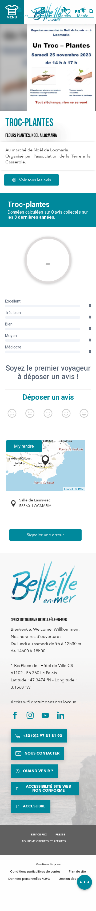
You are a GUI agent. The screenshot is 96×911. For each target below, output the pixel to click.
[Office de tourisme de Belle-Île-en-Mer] (44, 582)
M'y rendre (24, 446)
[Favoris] (67, 12)
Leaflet (68, 489)
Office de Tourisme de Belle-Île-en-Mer (39, 619)
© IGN (79, 489)
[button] (79, 12)
